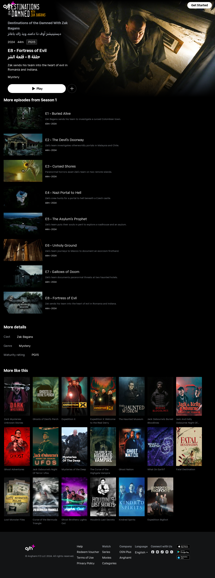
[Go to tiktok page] (162, 552)
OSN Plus (125, 552)
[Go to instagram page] (157, 552)
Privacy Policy (85, 563)
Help (80, 546)
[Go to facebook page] (153, 552)
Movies (106, 558)
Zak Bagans (25, 337)
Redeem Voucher (88, 552)
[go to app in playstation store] (183, 557)
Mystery (25, 346)
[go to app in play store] (183, 552)
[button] (199, 5)
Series (106, 552)
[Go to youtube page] (167, 552)
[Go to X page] (172, 552)
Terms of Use (85, 558)
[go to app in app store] (183, 546)
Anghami (125, 558)
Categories (109, 563)
